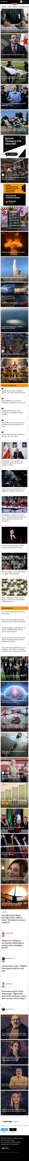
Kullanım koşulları (18, 1138)
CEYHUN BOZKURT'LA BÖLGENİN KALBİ (11, 1016)
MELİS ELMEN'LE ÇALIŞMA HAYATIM (10, 1041)
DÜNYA (3, 35)
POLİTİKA (14, 1125)
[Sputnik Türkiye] (4, 2)
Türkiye (3, 1125)
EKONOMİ (4, 10)
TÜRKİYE (4, 86)
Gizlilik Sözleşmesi (5, 1144)
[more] (27, 32)
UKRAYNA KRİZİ (6, 61)
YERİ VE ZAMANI (6, 1066)
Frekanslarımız (10, 1138)
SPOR (3, 360)
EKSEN (3, 1092)
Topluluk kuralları (10, 1140)
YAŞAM (3, 111)
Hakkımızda (3, 1138)
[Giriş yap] (23, 1)
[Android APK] (5, 1148)
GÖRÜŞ (4, 912)
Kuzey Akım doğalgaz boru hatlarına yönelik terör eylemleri (14, 310)
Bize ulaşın (3, 1140)
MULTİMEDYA (5, 759)
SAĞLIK (3, 683)
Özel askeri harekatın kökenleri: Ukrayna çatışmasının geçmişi (12, 160)
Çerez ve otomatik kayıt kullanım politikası (11, 1142)
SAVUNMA (26, 1125)
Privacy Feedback (14, 1144)
